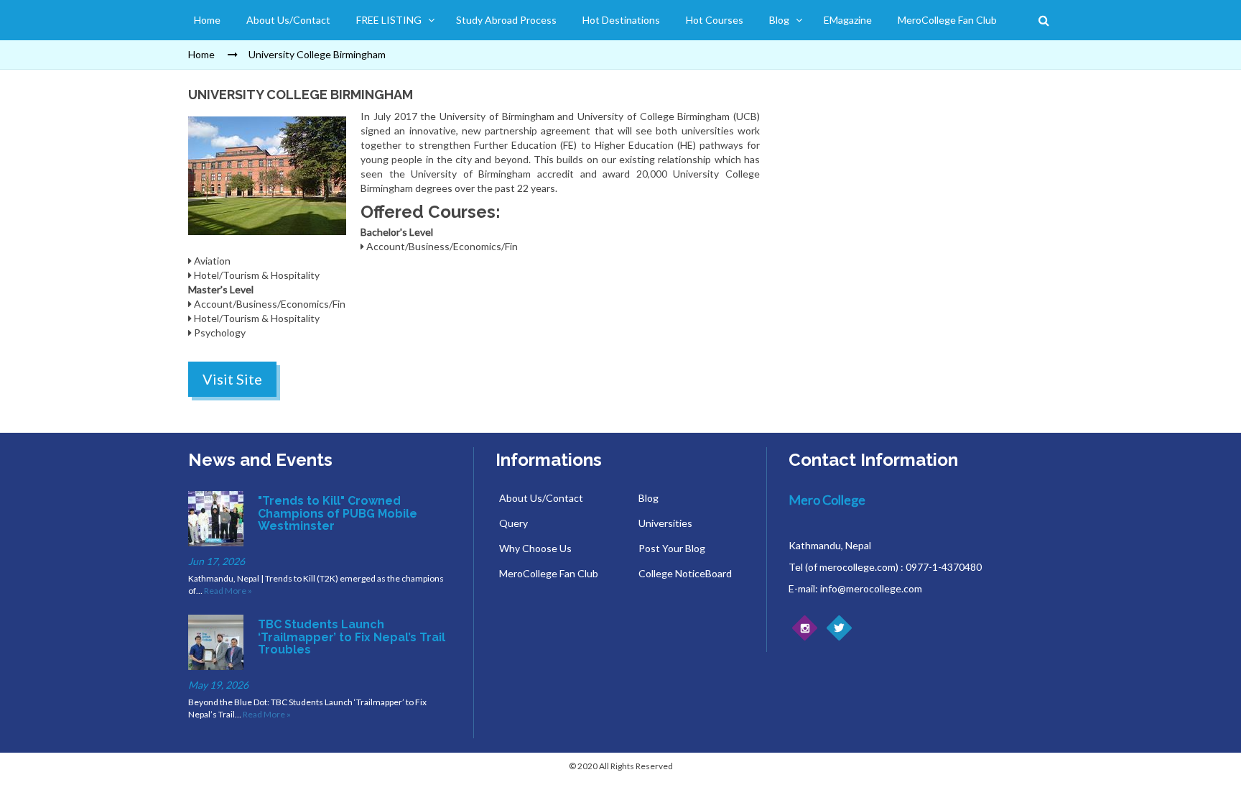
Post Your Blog (671, 548)
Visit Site (232, 378)
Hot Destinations (621, 20)
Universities (665, 523)
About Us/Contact (288, 20)
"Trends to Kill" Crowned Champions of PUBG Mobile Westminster (337, 513)
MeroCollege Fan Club (947, 20)
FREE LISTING (389, 20)
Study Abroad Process (506, 20)
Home (207, 20)
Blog (779, 20)
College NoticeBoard (685, 573)
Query (513, 523)
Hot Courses (714, 20)
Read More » (228, 590)
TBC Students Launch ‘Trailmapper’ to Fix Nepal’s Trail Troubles (351, 637)
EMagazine (848, 20)
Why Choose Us (535, 548)
